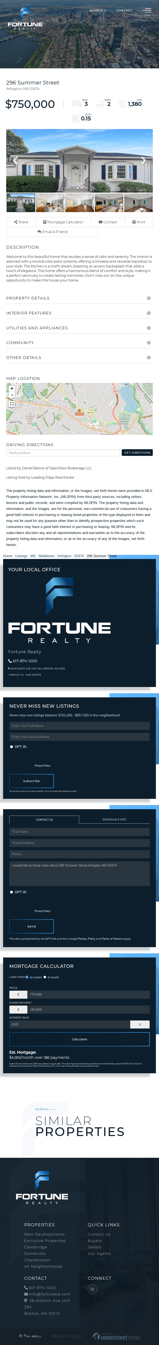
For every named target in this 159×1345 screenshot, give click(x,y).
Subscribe (31, 781)
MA (33, 556)
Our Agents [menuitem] (99, 1253)
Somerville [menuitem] (35, 1253)
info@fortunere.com (49, 1294)
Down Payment (20, 1002)
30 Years (35, 977)
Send (31, 926)
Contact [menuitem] (124, 10)
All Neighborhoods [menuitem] (43, 1266)
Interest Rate (19, 1017)
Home (7, 556)
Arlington (64, 556)
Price (13, 987)
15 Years (53, 977)
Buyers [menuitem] (95, 1241)
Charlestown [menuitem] (37, 1260)
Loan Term (17, 977)
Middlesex (46, 556)
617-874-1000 (25, 661)
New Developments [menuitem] (44, 1234)
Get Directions (137, 452)
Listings (21, 556)
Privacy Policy (42, 765)
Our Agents (33, 675)
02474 (79, 556)
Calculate (79, 1039)
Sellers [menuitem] (94, 1247)
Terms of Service (112, 938)
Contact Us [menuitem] (99, 1234)
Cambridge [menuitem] (35, 1247)
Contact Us (16, 675)
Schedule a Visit (114, 819)
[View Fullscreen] (12, 404)
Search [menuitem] (96, 10)
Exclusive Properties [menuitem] (45, 1241)
